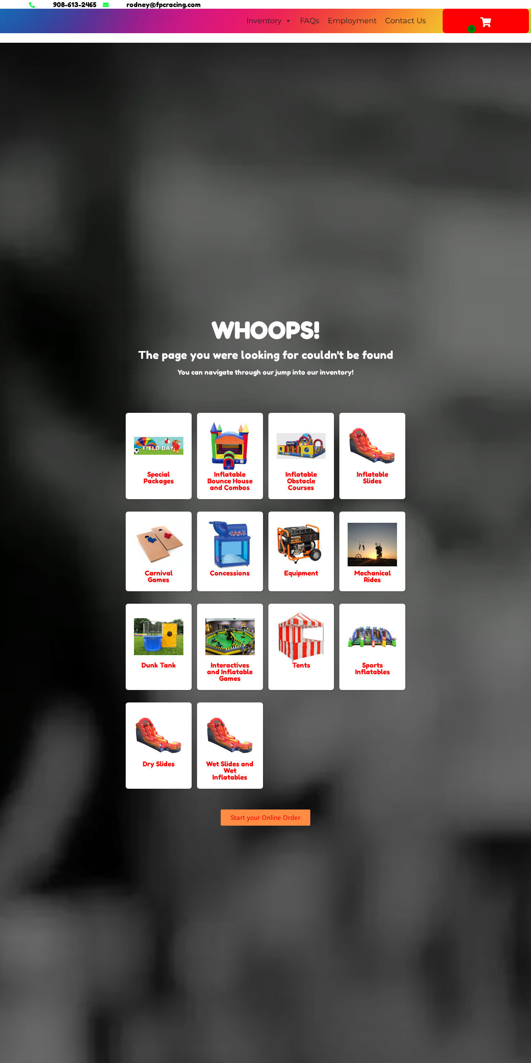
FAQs (309, 20)
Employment (352, 20)
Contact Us (405, 20)
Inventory (264, 20)
